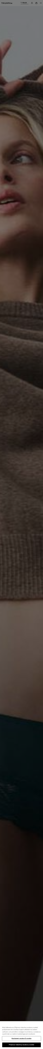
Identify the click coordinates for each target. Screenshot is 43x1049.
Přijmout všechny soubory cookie (21, 1045)
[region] (21, 1035)
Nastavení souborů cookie (21, 1038)
